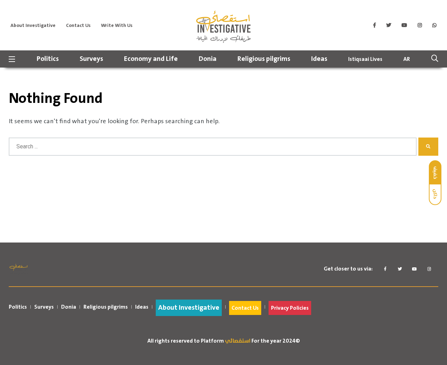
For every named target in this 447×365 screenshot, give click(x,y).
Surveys (91, 59)
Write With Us (116, 25)
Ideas (319, 59)
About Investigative (33, 25)
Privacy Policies (290, 308)
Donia (208, 59)
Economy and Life (151, 59)
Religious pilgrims (263, 59)
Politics (48, 59)
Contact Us (78, 25)
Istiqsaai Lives (365, 59)
